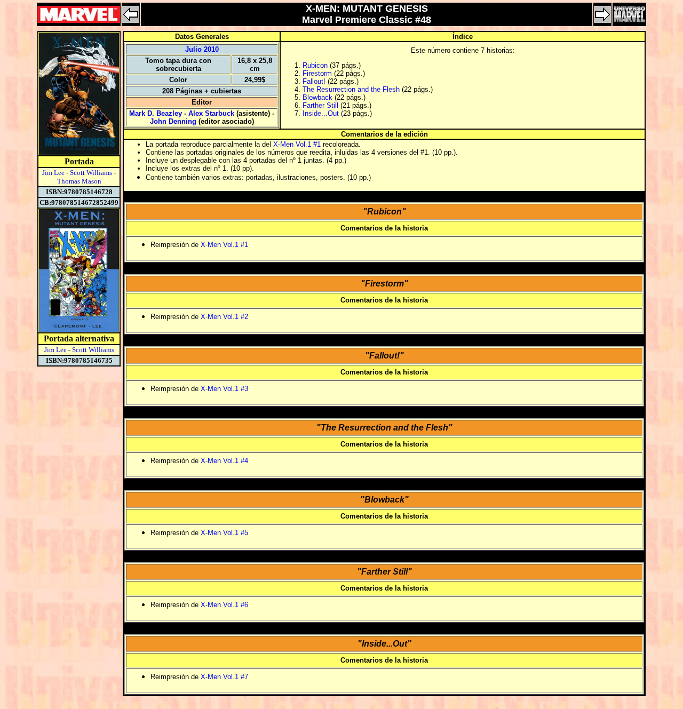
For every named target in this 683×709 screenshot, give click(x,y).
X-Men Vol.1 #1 (297, 144)
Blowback (317, 97)
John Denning (173, 121)
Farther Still (320, 105)
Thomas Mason (79, 181)
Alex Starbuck (211, 113)
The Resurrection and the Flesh (351, 89)
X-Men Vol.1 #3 (224, 389)
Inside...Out (321, 113)
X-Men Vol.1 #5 (224, 533)
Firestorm (317, 73)
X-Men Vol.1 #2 (224, 317)
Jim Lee (53, 173)
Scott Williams (91, 173)
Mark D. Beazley (155, 113)
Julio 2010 (202, 49)
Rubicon (315, 65)
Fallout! (314, 81)
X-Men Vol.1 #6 (224, 605)
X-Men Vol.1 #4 (224, 461)
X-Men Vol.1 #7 (224, 677)
